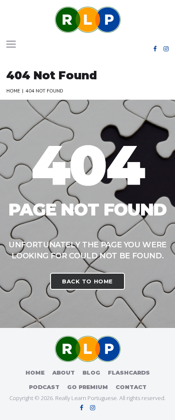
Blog (91, 372)
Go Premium (87, 387)
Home (13, 90)
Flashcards (129, 372)
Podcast (44, 387)
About (63, 372)
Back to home (87, 281)
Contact (131, 387)
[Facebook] (155, 49)
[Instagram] (166, 49)
